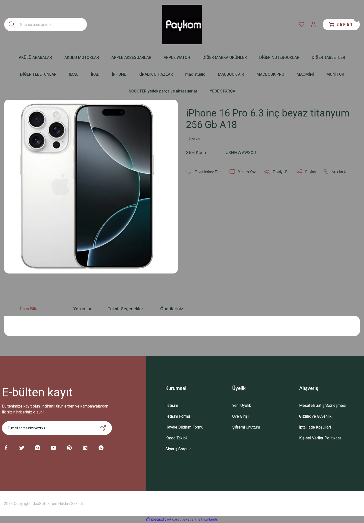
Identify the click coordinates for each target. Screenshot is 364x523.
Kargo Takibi (176, 438)
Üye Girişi (240, 416)
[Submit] (103, 428)
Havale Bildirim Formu (184, 427)
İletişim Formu (177, 416)
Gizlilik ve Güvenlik (315, 416)
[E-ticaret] (181, 519)
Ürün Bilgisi (31, 308)
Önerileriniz (171, 308)
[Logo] (182, 24)
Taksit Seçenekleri (125, 308)
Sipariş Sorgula (178, 449)
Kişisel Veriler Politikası (320, 438)
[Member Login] (313, 24)
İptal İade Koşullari (315, 427)
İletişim (171, 405)
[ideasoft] (156, 519)
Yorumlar (82, 308)
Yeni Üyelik (241, 405)
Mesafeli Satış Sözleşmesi (322, 405)
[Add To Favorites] (203, 172)
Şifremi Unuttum (246, 427)
